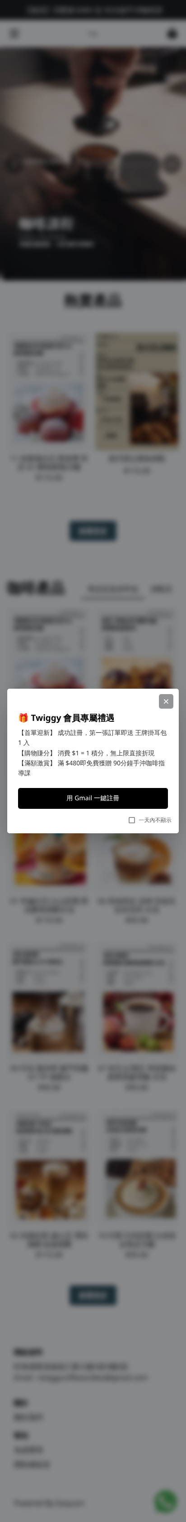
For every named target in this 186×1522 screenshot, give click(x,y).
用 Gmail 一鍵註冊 (92, 798)
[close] (166, 701)
